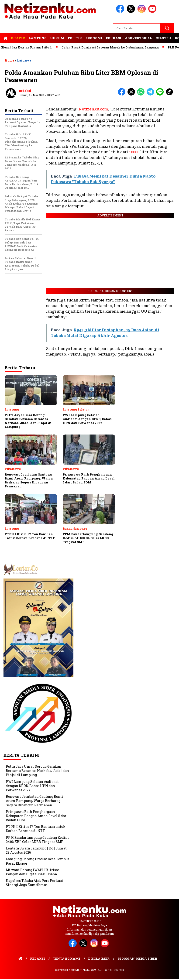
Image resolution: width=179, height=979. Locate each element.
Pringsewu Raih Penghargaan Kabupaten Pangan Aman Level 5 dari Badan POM (37, 815)
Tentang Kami (66, 958)
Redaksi (25, 90)
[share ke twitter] (132, 94)
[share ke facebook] (122, 94)
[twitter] (132, 12)
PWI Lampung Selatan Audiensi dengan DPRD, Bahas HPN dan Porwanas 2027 (32, 785)
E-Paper (18, 38)
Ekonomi (94, 38)
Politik (75, 38)
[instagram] (142, 12)
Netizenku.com (93, 109)
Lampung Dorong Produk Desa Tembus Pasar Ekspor (37, 861)
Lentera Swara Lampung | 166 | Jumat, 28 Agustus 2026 (36, 850)
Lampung (37, 38)
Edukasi (113, 38)
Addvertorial (138, 38)
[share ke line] (161, 94)
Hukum (57, 38)
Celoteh (163, 38)
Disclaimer (99, 958)
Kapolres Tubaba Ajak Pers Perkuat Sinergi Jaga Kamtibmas (34, 882)
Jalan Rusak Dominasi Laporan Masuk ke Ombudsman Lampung (98, 47)
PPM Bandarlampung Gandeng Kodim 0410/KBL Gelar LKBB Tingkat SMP (37, 839)
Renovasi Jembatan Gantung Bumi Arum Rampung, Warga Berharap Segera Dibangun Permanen (34, 800)
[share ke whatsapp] (142, 94)
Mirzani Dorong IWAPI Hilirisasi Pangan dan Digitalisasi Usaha (33, 872)
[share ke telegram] (151, 94)
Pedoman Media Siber (137, 958)
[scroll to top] (170, 971)
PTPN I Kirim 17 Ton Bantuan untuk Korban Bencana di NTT (35, 828)
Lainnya (24, 60)
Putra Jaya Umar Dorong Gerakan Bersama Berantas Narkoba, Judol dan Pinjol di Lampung (37, 770)
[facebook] (121, 12)
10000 (134, 152)
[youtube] (153, 12)
